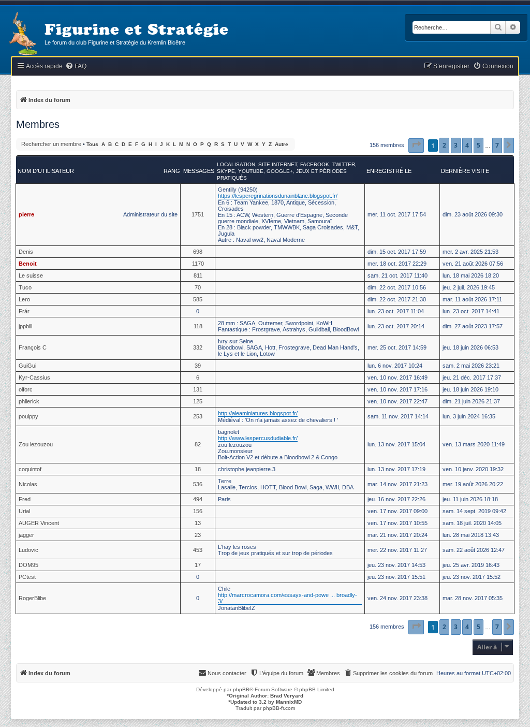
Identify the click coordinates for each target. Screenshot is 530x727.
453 (197, 550)
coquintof (30, 469)
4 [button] (467, 145)
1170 (198, 263)
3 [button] (456, 145)
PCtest (27, 577)
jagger (26, 535)
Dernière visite (465, 171)
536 (197, 484)
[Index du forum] (22, 34)
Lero (24, 299)
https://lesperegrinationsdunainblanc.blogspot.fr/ (277, 196)
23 (198, 535)
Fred (25, 499)
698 (197, 252)
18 (198, 469)
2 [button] (444, 145)
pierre (26, 214)
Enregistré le (388, 171)
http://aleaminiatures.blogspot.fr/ (258, 413)
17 (198, 565)
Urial (24, 511)
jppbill (25, 326)
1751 (198, 214)
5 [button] (478, 145)
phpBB (241, 689)
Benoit (28, 263)
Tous (92, 144)
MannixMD (289, 702)
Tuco (25, 287)
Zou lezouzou (36, 444)
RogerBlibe (32, 598)
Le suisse (31, 275)
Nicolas (28, 484)
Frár (24, 311)
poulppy (28, 416)
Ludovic (28, 550)
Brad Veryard (286, 696)
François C (33, 347)
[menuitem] (75, 67)
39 (198, 365)
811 (198, 275)
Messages (198, 171)
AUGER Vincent (39, 523)
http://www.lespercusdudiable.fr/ (258, 438)
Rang (172, 171)
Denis (26, 252)
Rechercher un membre (51, 144)
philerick (29, 401)
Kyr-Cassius (34, 377)
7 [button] (497, 145)
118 (198, 326)
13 (198, 523)
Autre (281, 144)
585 (197, 299)
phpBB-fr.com (279, 708)
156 (197, 511)
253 (197, 416)
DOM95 (28, 565)
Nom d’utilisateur (46, 171)
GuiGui (27, 365)
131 (197, 389)
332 (197, 347)
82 (198, 444)
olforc (26, 389)
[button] (416, 145)
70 (198, 287)
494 (197, 499)
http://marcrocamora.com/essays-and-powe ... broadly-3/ (287, 598)
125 (197, 401)
